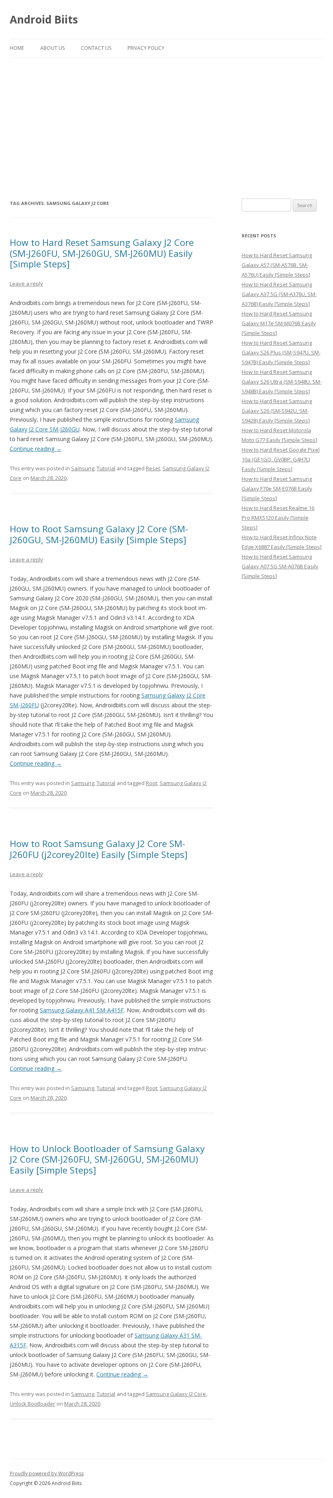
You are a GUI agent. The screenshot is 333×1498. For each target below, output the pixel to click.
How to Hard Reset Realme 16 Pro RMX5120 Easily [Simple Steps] (278, 517)
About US (52, 48)
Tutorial (106, 468)
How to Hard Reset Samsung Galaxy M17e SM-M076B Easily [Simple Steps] (279, 323)
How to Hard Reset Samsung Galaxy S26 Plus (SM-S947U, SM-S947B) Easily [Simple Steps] (281, 352)
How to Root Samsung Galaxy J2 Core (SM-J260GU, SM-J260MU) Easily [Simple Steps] (99, 534)
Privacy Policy (146, 48)
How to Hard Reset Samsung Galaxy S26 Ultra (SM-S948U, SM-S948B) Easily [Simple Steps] (282, 381)
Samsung (82, 468)
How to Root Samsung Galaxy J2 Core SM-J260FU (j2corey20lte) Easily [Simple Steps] (99, 848)
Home (17, 48)
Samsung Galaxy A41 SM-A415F (82, 1010)
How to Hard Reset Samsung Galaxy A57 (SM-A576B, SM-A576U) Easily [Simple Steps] (277, 265)
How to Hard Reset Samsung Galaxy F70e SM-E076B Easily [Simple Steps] (277, 488)
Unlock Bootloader (32, 1403)
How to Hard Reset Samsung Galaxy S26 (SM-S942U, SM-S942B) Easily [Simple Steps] (277, 410)
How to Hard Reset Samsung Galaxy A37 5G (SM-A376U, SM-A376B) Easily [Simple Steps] (279, 294)
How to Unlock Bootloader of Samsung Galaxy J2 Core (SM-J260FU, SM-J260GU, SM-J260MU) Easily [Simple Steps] (107, 1159)
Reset (153, 468)
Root (151, 783)
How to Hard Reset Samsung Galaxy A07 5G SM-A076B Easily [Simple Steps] (280, 566)
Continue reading (36, 448)
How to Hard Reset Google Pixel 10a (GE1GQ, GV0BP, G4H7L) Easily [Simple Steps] (281, 459)
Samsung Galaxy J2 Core (176, 1394)
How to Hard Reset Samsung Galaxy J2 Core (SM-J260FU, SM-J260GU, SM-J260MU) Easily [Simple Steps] (102, 253)
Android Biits (44, 19)
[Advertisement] (166, 118)
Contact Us (96, 48)
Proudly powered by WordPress (47, 1473)
